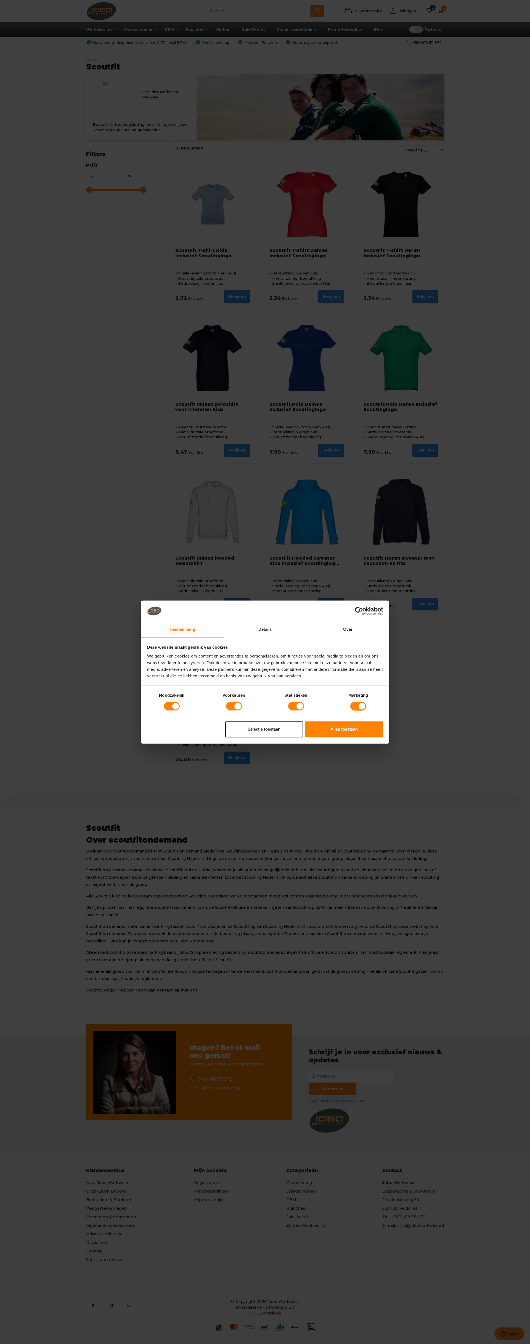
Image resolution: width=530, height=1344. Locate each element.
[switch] (234, 706)
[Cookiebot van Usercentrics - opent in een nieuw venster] (359, 611)
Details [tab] (265, 629)
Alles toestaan (344, 729)
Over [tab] (348, 629)
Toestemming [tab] (182, 629)
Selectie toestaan (264, 729)
